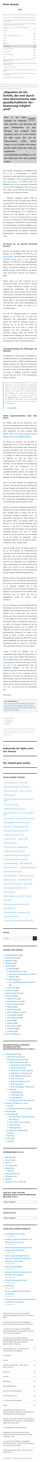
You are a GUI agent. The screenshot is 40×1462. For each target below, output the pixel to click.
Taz (28, 896)
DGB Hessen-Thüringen (20, 1073)
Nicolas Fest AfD (16, 730)
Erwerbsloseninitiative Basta (16, 823)
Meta (4, 56)
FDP (8, 1133)
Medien (10, 1023)
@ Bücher (10, 969)
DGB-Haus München (19, 1081)
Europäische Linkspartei (16, 1130)
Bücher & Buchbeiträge (8, 48)
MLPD (9, 1136)
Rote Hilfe (9, 892)
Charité (8, 1168)
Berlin (23, 783)
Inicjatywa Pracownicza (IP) (17, 1109)
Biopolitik (9, 960)
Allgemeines (12, 999)
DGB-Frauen (16, 1079)
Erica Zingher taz (19, 728)
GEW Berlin (15, 1092)
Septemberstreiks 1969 (23, 732)
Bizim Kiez (25, 791)
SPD (8, 1141)
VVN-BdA (9, 908)
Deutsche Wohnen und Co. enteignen (19, 813)
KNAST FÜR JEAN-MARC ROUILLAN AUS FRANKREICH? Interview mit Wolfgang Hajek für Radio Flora (20, 64)
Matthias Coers (26, 876)
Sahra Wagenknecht (13, 896)
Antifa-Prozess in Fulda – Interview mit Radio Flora (13, 77)
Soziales (7, 724)
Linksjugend (14, 1128)
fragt (32, 187)
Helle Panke (10, 843)
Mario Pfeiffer (13, 657)
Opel (7, 1179)
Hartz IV (23, 839)
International (9, 722)
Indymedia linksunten (14, 851)
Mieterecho (10, 880)
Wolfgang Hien (11, 916)
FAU (7, 827)
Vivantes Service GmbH (14, 1182)
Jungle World (10, 863)
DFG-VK (8, 818)
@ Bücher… (5, 43)
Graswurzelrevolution (13, 835)
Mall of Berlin (10, 876)
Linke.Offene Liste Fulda (18, 1122)
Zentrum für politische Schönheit (18, 921)
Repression (11, 1026)
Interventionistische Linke (15, 859)
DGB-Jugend (16, 1084)
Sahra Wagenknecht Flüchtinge (27, 730)
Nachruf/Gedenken (12, 993)
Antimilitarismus (11, 955)
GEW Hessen (16, 1095)
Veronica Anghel (11, 1034)
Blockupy (9, 795)
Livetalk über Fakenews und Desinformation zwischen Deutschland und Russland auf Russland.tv (18, 60)
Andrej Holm (10, 783)
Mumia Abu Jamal (12, 884)
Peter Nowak (11, 4)
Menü (20, 9)
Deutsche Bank (11, 1174)
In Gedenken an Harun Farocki (9, 67)
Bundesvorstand (17, 1068)
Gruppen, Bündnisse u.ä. (14, 1103)
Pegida (27, 884)
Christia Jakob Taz (11, 728)
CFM (8, 1171)
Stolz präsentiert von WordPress (23, 1458)
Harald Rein (10, 839)
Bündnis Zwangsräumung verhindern (18, 800)
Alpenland (9, 1157)
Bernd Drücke (11, 791)
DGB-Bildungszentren (19, 1076)
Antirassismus (10, 958)
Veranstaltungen (6, 46)
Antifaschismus (13, 1001)
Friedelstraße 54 (20, 827)
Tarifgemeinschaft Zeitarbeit (20, 1100)
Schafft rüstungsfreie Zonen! (16, 1280)
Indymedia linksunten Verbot (17, 855)
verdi (7, 900)
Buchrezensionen (15, 971)
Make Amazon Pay (12, 872)
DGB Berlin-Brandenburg (20, 1070)
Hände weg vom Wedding (16, 847)
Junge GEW (15, 1098)
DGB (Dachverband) (16, 1062)
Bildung (10, 1007)
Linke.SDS (13, 1125)
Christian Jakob (11, 408)
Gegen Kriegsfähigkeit (13, 1267)
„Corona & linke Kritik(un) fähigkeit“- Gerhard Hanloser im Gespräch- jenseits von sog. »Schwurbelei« (20, 20)
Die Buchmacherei (24, 818)
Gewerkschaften (11, 1054)
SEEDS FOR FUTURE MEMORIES (10, 732)
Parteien (8, 1111)
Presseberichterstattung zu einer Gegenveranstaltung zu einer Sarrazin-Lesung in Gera (20, 70)
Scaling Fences (16, 259)
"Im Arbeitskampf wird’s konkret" (22, 982)
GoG (8, 1106)
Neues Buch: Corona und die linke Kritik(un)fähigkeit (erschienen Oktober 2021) (20, 14)
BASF (7, 1163)
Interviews (11, 988)
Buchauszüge (12, 980)
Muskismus (9, 1286)
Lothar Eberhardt (27, 867)
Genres (4, 40)
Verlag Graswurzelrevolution (16, 904)
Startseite (5, 30)
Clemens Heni (11, 805)
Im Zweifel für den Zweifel (15, 1234)
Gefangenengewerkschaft (15, 831)
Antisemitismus (13, 1004)
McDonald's (9, 1176)
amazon (8, 1160)
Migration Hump (12, 397)
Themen (5, 38)
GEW (11, 1089)
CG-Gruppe (9, 1165)
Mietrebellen (24, 880)
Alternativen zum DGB (19, 1065)
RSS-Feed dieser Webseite (17, 1229)
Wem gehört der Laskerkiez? (17, 912)
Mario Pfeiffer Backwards (30, 728)
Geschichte (9, 990)
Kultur (9, 1020)
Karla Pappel (26, 863)
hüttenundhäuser (14, 1012)
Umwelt (10, 1031)
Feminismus (12, 1009)
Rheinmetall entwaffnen (15, 888)
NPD (8, 1138)
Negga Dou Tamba (7, 730)
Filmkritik (9, 963)
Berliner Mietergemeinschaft (17, 787)
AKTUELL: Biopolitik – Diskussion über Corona (12, 35)
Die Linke (10, 1114)
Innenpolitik (9, 720)
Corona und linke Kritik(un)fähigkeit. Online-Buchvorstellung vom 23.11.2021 (19, 17)
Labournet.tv (10, 867)
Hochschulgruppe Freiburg (21, 1087)
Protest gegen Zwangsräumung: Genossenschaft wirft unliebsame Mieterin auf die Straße (18, 1258)
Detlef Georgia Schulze (14, 809)
